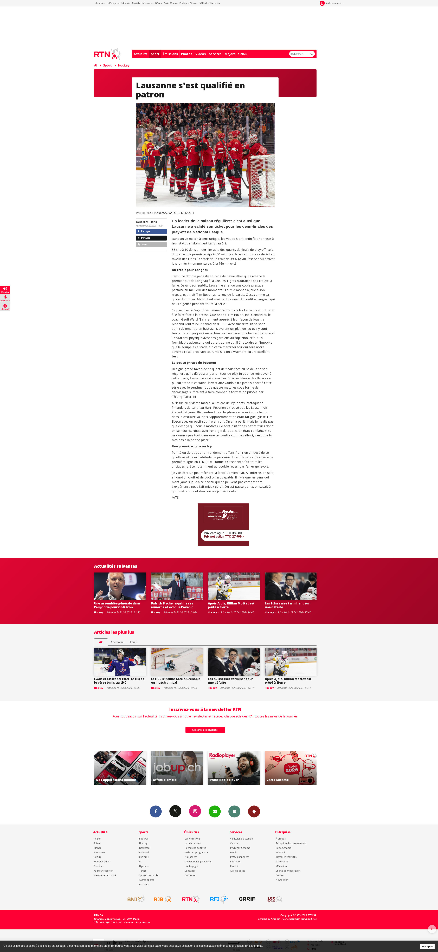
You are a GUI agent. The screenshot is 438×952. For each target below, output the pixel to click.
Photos (186, 54)
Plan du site (143, 922)
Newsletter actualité (105, 875)
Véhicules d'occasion (210, 3)
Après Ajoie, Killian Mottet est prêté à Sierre (231, 605)
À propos (281, 838)
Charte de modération (288, 870)
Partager (145, 231)
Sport (155, 54)
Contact (280, 875)
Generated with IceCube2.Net (299, 918)
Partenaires (282, 861)
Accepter (427, 946)
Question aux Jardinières (198, 861)
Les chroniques (193, 843)
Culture (97, 857)
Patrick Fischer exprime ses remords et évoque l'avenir (172, 605)
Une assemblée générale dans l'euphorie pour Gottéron (117, 605)
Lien (144, 244)
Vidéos (200, 54)
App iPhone (234, 811)
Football (143, 838)
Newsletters (215, 811)
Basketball (145, 848)
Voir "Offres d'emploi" (300, 768)
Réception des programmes (291, 843)
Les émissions (192, 838)
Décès (158, 3)
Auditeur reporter (103, 870)
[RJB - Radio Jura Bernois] (163, 899)
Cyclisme (144, 857)
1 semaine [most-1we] (117, 642)
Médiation (281, 866)
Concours (190, 875)
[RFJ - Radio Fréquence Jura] (219, 899)
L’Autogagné (191, 866)
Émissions (170, 54)
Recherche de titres (195, 848)
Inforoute (125, 3)
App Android (254, 811)
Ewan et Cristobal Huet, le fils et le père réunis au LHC (119, 681)
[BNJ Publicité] (135, 899)
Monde (97, 848)
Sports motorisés (148, 875)
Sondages (190, 870)
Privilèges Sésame (188, 3)
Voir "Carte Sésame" (186, 768)
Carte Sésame (171, 3)
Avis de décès (237, 870)
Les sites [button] (100, 3)
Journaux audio (102, 861)
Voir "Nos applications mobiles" (243, 768)
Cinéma (234, 843)
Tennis (142, 870)
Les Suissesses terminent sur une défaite (287, 605)
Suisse (97, 843)
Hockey (123, 65)
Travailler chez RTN (286, 857)
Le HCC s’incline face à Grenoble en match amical (175, 681)
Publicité (280, 852)
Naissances (147, 3)
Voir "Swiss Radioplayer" (129, 768)
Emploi (234, 866)
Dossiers (98, 866)
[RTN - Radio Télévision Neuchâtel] (191, 899)
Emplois (136, 3)
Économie (99, 852)
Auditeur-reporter (334, 3)
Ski (140, 861)
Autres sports (146, 879)
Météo (233, 852)
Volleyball (144, 852)
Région (97, 838)
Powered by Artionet (268, 918)
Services (215, 54)
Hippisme (144, 866)
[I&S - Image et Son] (275, 899)
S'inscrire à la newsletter (205, 730)
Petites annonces (239, 857)
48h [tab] (101, 642)
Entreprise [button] (114, 3)
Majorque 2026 (236, 54)
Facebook (156, 811)
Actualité (141, 54)
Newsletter (282, 879)
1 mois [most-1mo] (134, 642)
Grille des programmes (197, 852)
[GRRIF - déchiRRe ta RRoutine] (247, 899)
